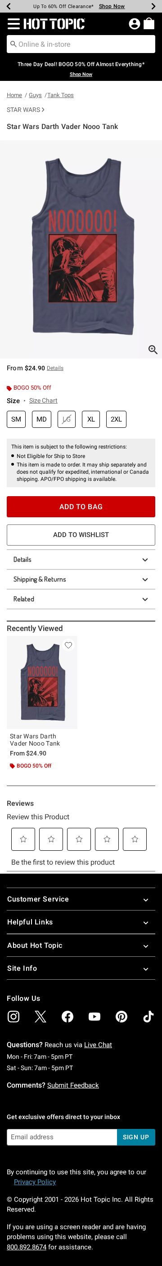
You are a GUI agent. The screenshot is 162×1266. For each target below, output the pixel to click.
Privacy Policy (35, 1182)
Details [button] (55, 368)
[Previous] (8, 6)
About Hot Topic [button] (35, 945)
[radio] (16, 419)
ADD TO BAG (81, 506)
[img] (13, 1016)
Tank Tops (60, 95)
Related (24, 599)
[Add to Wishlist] (68, 645)
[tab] (81, 249)
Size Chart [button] (43, 400)
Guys (35, 95)
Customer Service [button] (38, 899)
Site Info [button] (22, 968)
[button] (12, 23)
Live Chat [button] (98, 1045)
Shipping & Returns (40, 579)
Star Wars (23, 109)
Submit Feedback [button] (73, 1085)
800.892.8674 (26, 1247)
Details (23, 559)
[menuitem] (149, 23)
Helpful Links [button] (30, 922)
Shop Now (112, 6)
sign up (136, 1137)
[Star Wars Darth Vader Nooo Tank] (42, 682)
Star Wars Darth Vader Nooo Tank (35, 740)
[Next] (153, 6)
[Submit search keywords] (13, 44)
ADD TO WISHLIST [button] (81, 535)
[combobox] (81, 44)
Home (14, 95)
